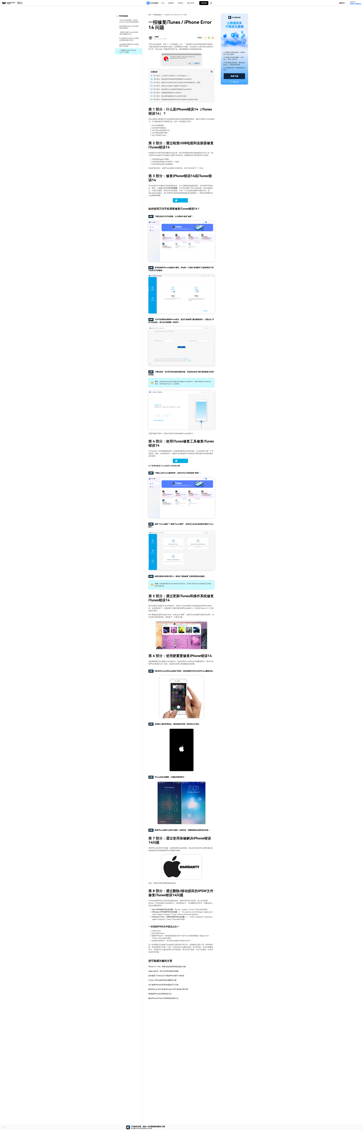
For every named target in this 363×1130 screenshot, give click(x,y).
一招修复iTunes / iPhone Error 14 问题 (127, 51)
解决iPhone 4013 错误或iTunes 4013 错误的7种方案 (168, 989)
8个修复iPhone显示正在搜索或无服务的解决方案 (129, 39)
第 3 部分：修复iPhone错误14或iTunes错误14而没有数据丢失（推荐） (178, 82)
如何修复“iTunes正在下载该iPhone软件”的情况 (166, 976)
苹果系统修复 (123, 16)
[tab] (128, 16)
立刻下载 (203, 3)
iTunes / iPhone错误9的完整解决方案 (162, 980)
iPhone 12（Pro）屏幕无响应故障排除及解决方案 (167, 967)
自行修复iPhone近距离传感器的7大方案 (163, 985)
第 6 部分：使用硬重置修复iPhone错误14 (168, 93)
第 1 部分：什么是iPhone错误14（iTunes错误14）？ (171, 76)
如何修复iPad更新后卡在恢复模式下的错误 (129, 45)
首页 (149, 14)
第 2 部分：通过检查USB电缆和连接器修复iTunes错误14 (173, 79)
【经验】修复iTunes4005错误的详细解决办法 (128, 33)
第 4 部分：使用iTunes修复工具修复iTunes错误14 (170, 86)
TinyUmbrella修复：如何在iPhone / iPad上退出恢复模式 (129, 21)
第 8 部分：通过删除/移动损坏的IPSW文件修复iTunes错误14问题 (176, 99)
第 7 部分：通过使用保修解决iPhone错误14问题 (170, 96)
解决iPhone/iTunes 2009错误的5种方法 (163, 998)
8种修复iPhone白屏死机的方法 (160, 994)
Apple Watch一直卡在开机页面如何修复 (163, 971)
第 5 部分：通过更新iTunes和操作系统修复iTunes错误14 (173, 89)
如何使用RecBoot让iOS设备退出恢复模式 (128, 27)
